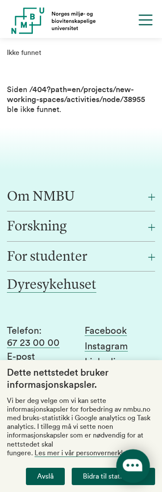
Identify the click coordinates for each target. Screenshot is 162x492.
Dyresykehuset (51, 285)
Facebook (106, 330)
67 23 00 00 (33, 343)
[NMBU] (81, 21)
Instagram (106, 346)
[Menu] (145, 19)
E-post (21, 356)
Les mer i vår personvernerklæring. (89, 453)
